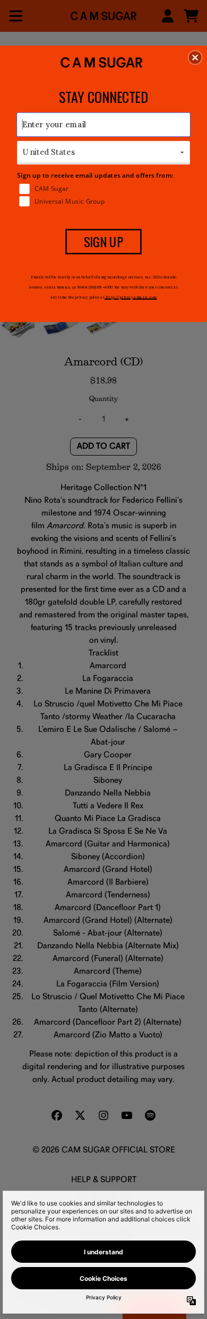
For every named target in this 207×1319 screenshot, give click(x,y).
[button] (195, 57)
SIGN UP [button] (104, 241)
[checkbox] (104, 189)
